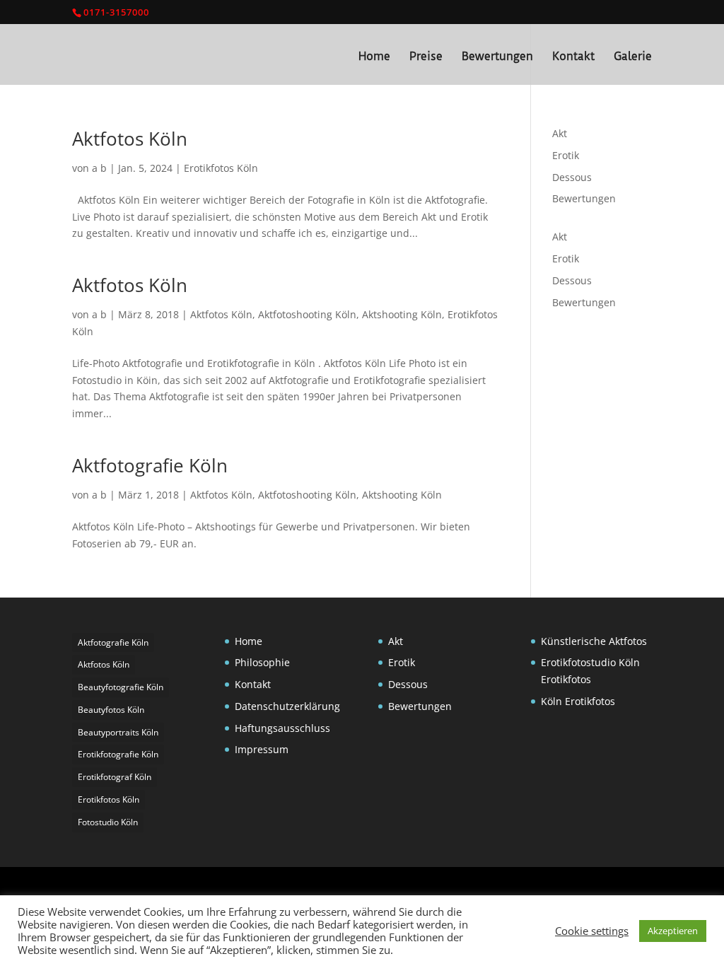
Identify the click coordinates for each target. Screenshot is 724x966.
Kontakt (573, 57)
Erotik (565, 155)
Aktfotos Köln (129, 138)
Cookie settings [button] (592, 930)
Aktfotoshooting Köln (307, 314)
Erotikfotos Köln (221, 168)
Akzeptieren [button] (673, 930)
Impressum (261, 749)
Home (374, 57)
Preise (426, 57)
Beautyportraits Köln (118, 732)
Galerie (633, 57)
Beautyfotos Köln (111, 710)
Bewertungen (497, 57)
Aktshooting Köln (402, 314)
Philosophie (262, 662)
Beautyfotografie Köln (120, 687)
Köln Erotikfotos (578, 701)
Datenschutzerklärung (287, 706)
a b (99, 168)
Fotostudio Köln (108, 822)
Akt (559, 133)
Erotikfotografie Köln (118, 754)
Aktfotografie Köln (150, 465)
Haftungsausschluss (282, 728)
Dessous (572, 177)
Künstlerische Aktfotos (594, 641)
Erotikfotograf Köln (114, 777)
